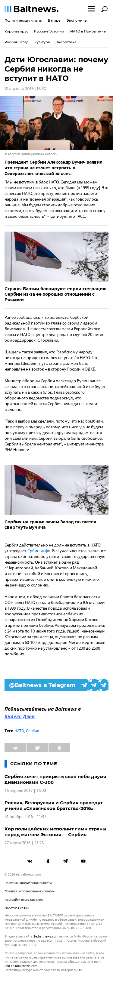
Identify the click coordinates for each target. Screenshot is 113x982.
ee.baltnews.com (45, 936)
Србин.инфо (38, 551)
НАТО (19, 731)
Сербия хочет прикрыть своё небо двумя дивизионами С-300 (55, 779)
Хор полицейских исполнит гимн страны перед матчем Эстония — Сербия (55, 831)
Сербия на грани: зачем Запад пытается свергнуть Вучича (50, 524)
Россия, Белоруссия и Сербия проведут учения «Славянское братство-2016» (54, 805)
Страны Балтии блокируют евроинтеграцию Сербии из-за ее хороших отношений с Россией (56, 294)
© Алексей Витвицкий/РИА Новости (31, 154)
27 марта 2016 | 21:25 (24, 843)
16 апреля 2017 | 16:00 (25, 790)
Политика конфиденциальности (28, 883)
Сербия (32, 731)
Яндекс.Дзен (20, 717)
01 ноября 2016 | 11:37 (25, 817)
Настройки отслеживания (24, 899)
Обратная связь (17, 908)
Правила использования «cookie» (30, 891)
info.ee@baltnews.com (21, 966)
